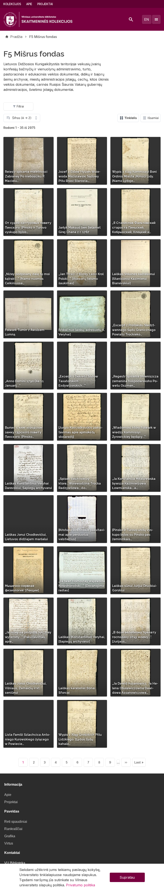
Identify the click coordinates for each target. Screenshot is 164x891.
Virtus (8, 843)
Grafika (9, 836)
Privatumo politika (80, 885)
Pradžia (16, 37)
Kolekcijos (12, 4)
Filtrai (20, 106)
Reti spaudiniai (15, 821)
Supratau (127, 877)
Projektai (45, 4)
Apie (29, 4)
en (146, 19)
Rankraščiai (13, 829)
